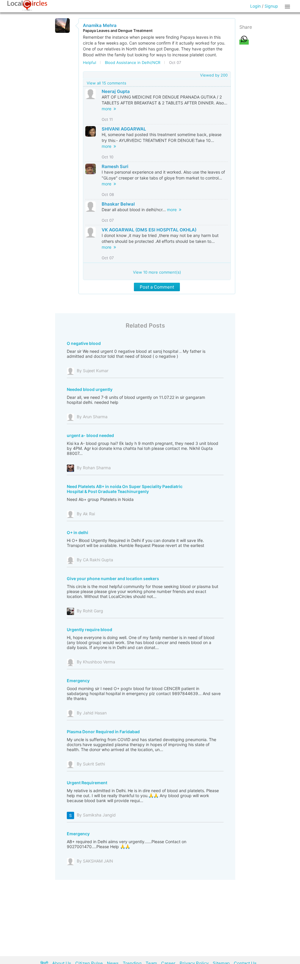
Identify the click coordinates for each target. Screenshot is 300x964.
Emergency (78, 680)
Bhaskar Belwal (118, 204)
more (108, 108)
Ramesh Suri (115, 166)
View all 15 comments (106, 83)
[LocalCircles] (27, 5)
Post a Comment (157, 287)
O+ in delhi (77, 532)
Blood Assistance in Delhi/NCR (132, 62)
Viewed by (214, 75)
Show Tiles (288, 6)
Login (255, 6)
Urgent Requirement (87, 782)
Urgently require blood (89, 629)
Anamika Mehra (100, 25)
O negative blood (84, 343)
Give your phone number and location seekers (113, 578)
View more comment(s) (157, 272)
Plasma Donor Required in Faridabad (103, 731)
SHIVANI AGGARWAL (124, 129)
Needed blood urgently (89, 389)
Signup (271, 6)
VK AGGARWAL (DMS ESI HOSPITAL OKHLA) (149, 230)
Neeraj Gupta (116, 91)
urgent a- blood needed (90, 435)
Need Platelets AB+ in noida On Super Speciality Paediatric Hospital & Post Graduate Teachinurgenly (125, 489)
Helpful (89, 62)
